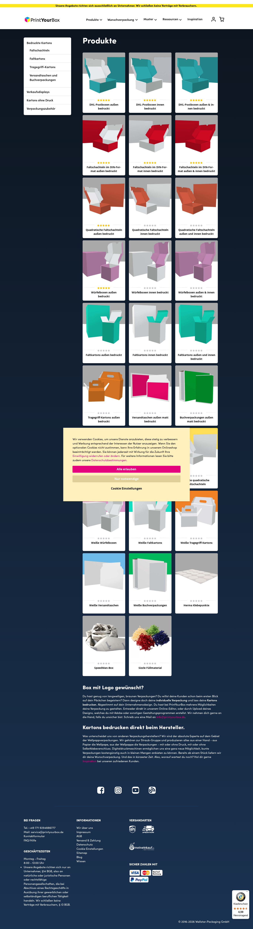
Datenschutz (84, 844)
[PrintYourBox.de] (42, 19)
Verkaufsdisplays (38, 92)
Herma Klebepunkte (196, 605)
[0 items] (224, 20)
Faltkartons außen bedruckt (104, 355)
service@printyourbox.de (47, 832)
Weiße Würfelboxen (103, 542)
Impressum (83, 832)
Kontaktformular (34, 836)
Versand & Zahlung (88, 840)
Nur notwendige (126, 479)
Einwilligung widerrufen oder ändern (96, 456)
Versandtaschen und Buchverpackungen (43, 77)
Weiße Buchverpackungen (150, 605)
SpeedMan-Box (103, 668)
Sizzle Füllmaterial (150, 668)
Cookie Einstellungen (89, 849)
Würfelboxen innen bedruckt (150, 292)
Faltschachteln (39, 50)
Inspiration (194, 19)
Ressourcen (170, 19)
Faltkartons (37, 58)
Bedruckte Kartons (39, 43)
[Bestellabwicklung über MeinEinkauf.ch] (141, 849)
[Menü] (247, 892)
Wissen (81, 861)
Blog (79, 857)
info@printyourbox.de (171, 717)
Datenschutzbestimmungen (108, 460)
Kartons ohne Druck (40, 100)
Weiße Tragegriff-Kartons (196, 542)
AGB (79, 836)
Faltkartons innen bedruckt (150, 355)
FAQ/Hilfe (30, 840)
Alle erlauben (126, 469)
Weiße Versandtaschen (104, 605)
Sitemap (81, 853)
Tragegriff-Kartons (42, 67)
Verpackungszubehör (41, 108)
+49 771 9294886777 (42, 828)
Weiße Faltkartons (150, 542)
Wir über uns (84, 828)
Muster (148, 19)
